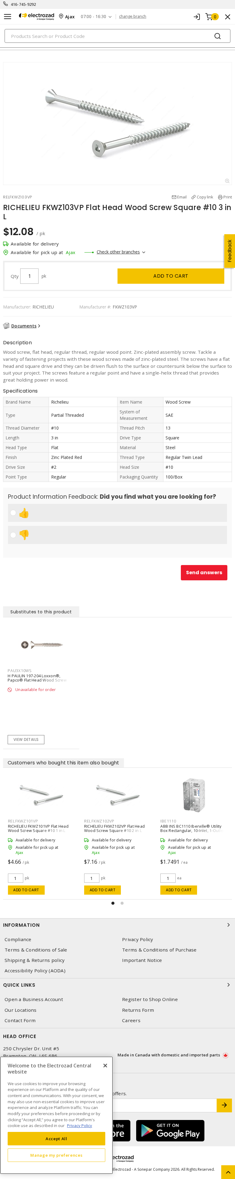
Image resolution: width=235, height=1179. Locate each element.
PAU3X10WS (20, 670)
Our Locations (20, 1010)
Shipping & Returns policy (35, 960)
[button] (112, 903)
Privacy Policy (137, 939)
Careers (131, 1020)
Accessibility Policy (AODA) (35, 971)
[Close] (105, 1065)
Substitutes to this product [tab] (41, 612)
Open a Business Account (34, 999)
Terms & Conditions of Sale (36, 950)
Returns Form (138, 1010)
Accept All (56, 1138)
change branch (132, 16)
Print (227, 197)
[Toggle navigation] (7, 17)
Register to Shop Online (150, 999)
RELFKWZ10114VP (25, 821)
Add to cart (170, 275)
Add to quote (102, 890)
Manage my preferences (56, 1155)
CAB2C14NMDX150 (102, 821)
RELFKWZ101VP (175, 821)
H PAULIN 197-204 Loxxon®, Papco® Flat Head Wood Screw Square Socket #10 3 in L (37, 680)
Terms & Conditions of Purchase (159, 950)
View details (26, 739)
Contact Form (20, 1020)
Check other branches (118, 252)
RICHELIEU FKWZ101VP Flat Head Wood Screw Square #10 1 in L (190, 828)
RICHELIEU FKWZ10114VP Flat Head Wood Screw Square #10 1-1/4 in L (40, 828)
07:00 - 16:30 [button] (93, 16)
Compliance (18, 939)
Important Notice (142, 960)
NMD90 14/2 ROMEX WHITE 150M (114, 826)
